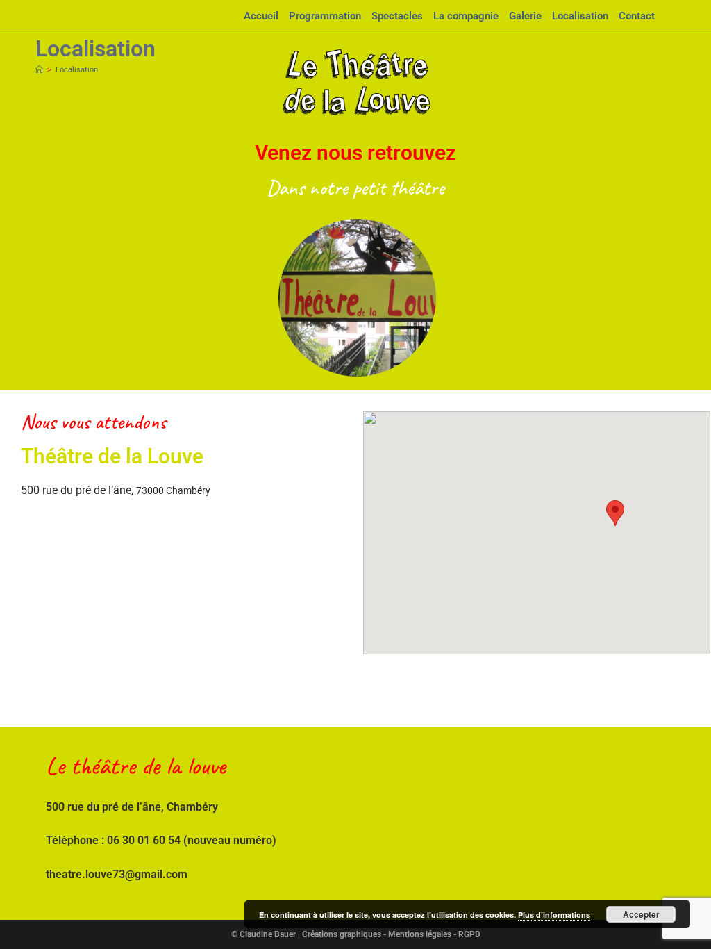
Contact (637, 16)
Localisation (580, 16)
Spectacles (397, 16)
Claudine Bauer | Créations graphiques (310, 934)
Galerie (525, 16)
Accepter (641, 914)
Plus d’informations (554, 914)
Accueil (261, 16)
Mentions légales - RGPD (434, 934)
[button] (615, 513)
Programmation (325, 16)
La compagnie (466, 16)
